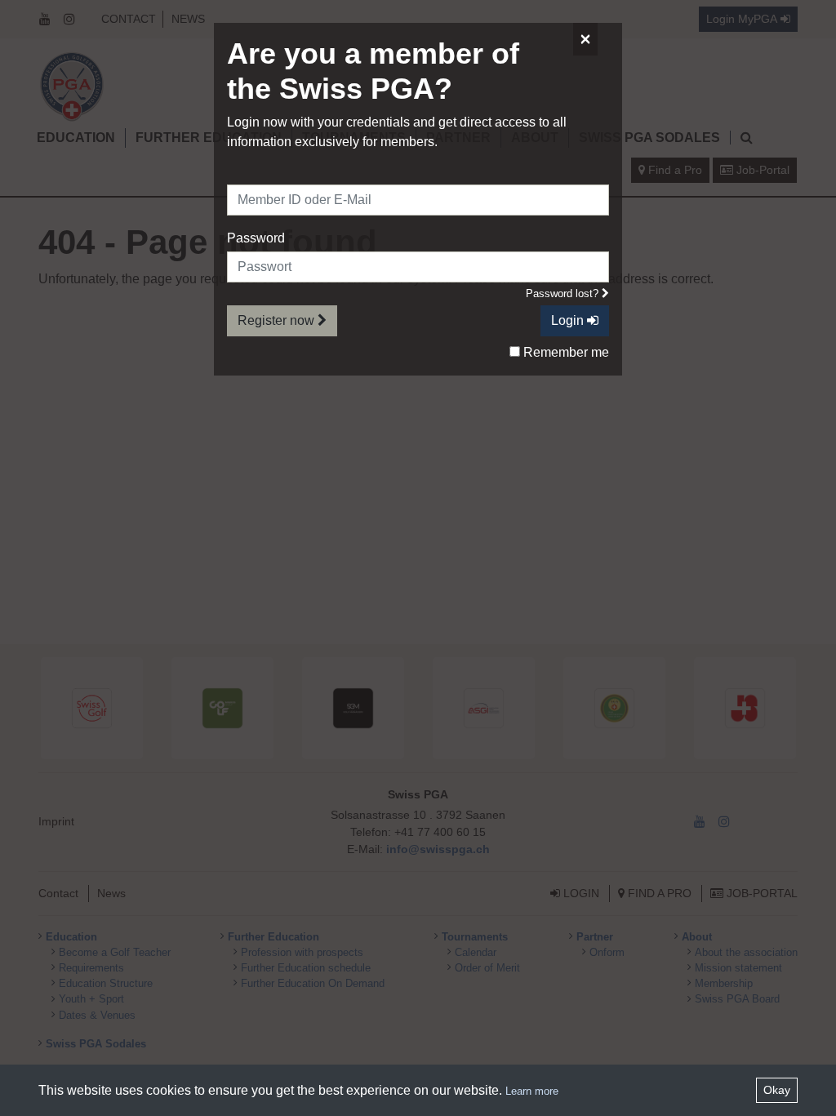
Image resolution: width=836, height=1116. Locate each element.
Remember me (564, 352)
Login (569, 320)
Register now (278, 320)
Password (256, 238)
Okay (776, 1089)
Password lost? (564, 293)
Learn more (531, 1091)
